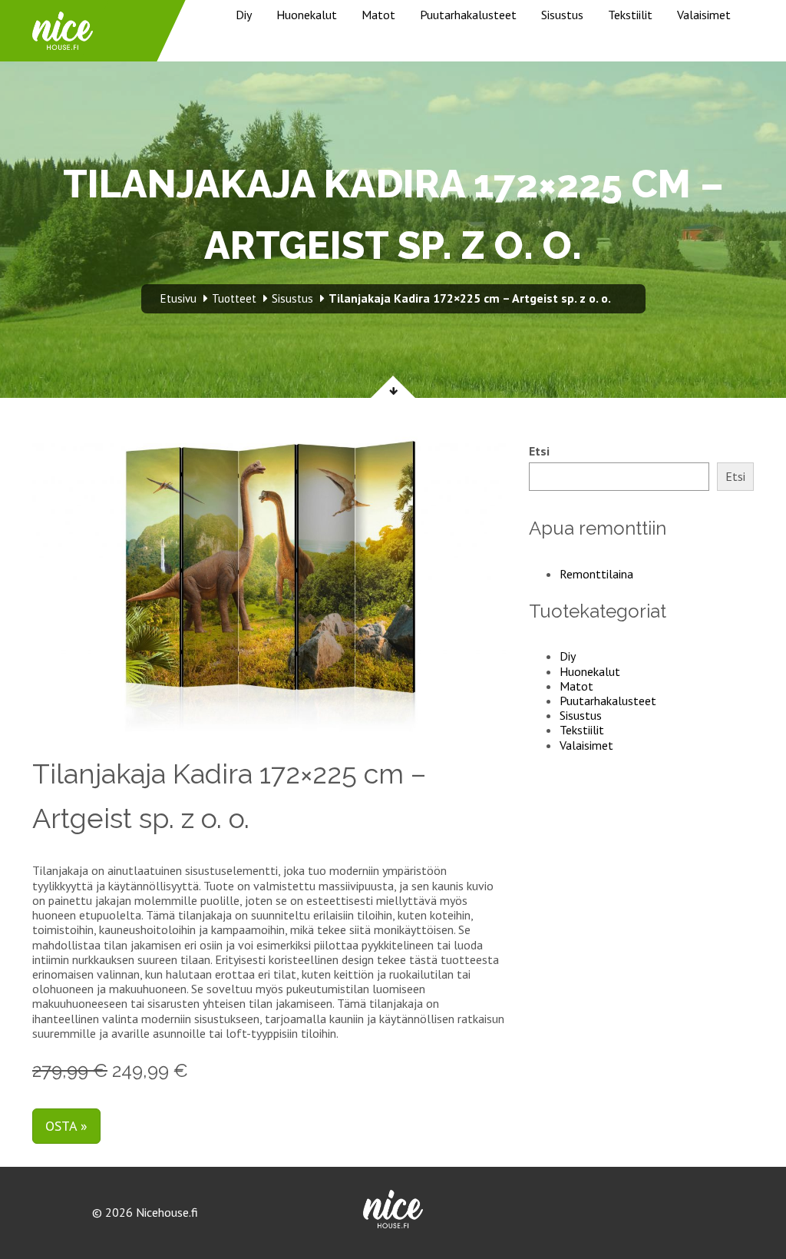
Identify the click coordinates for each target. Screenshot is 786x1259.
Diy (244, 14)
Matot (378, 14)
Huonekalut (306, 14)
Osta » (66, 1126)
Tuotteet (234, 298)
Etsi (539, 451)
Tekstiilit (630, 14)
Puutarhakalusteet (468, 14)
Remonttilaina (596, 573)
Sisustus (562, 14)
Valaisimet (704, 14)
